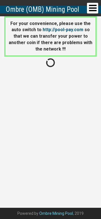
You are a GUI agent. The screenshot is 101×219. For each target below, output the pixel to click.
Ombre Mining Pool (56, 213)
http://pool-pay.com (63, 29)
